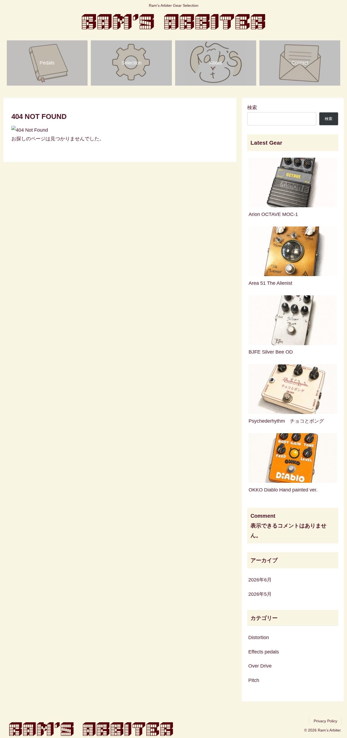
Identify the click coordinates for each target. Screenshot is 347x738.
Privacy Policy (325, 721)
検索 (252, 107)
